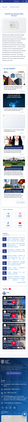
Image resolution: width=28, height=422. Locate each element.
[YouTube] (14, 407)
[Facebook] (10, 407)
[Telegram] (2, 407)
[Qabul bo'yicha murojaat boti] (24, 414)
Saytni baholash (15, 373)
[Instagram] (6, 407)
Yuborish (5, 43)
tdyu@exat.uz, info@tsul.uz (15, 403)
